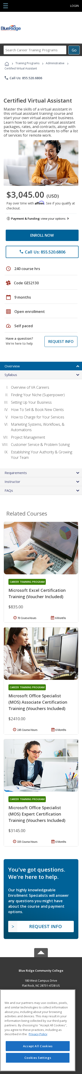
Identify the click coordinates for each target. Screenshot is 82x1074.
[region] (37, 1030)
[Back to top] (41, 970)
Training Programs (27, 63)
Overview (12, 366)
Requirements (16, 472)
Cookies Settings (37, 1058)
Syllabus (11, 374)
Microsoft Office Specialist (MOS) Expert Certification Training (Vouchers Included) (36, 814)
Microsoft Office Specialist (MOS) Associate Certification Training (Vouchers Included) (37, 702)
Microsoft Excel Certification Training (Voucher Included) (37, 593)
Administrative (55, 63)
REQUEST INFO (61, 341)
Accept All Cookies (38, 1046)
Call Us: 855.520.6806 (23, 78)
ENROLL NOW (42, 235)
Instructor (12, 481)
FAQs (9, 490)
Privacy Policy (38, 1034)
